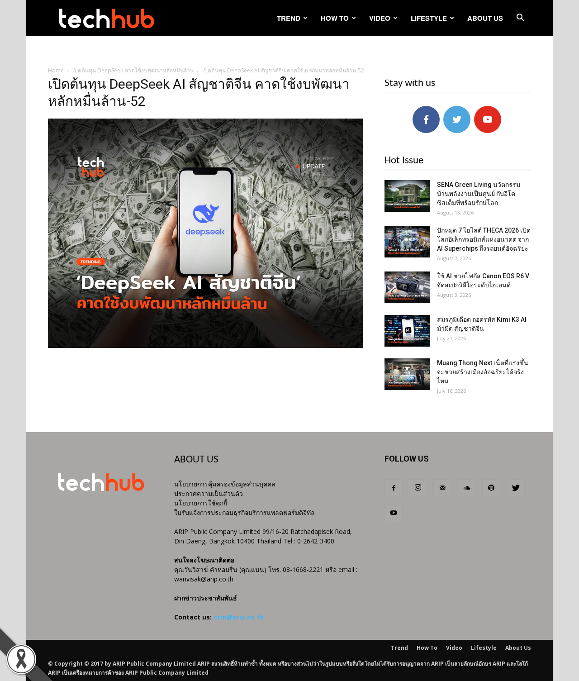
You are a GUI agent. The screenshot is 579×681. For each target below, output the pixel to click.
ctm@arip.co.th (239, 617)
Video (379, 18)
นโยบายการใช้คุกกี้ (200, 503)
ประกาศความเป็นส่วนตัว (208, 493)
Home (56, 70)
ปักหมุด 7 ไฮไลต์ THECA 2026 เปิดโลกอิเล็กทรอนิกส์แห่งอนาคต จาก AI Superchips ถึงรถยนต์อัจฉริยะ (484, 239)
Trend (288, 18)
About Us (485, 18)
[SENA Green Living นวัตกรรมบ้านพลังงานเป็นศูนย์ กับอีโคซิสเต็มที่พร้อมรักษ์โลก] (407, 196)
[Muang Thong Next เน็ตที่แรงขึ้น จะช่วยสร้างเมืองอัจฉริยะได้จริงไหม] (407, 374)
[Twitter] (516, 488)
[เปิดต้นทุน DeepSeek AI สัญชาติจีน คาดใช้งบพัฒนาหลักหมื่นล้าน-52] (205, 345)
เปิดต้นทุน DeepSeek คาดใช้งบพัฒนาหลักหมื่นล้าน (133, 70)
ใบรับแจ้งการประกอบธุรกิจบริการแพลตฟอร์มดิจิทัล (244, 512)
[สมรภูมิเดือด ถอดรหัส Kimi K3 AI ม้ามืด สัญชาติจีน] (407, 331)
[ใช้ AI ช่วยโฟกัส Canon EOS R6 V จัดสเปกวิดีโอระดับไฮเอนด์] (407, 287)
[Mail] (442, 488)
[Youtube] (393, 513)
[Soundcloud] (467, 488)
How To (335, 18)
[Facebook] (393, 488)
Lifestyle (429, 18)
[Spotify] (491, 488)
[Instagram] (418, 488)
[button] (520, 18)
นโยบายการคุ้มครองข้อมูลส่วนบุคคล (224, 484)
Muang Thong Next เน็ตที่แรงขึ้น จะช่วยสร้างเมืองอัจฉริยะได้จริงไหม (482, 372)
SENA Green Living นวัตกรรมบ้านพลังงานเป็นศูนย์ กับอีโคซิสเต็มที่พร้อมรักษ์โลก (478, 193)
